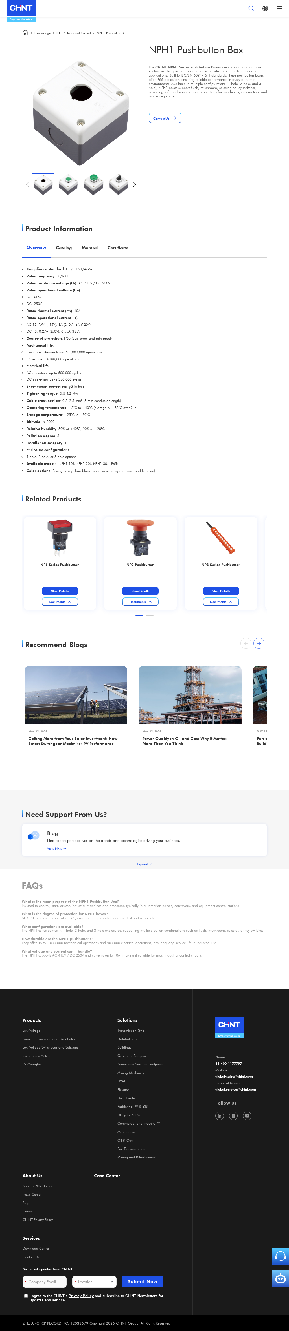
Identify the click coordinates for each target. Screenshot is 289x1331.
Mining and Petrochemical (136, 1157)
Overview (36, 247)
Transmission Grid (130, 1030)
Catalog (64, 247)
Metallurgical (127, 1131)
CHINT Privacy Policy (38, 1219)
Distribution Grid (130, 1038)
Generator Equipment (133, 1055)
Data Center (126, 1098)
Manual (90, 247)
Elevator (123, 1089)
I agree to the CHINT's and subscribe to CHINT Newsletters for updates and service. (96, 1298)
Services (31, 1238)
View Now (54, 848)
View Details (60, 591)
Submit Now (142, 1281)
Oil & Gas (125, 1140)
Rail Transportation (131, 1148)
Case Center (107, 1175)
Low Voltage (42, 33)
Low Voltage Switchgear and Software (50, 1047)
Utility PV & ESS (128, 1114)
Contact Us (31, 1256)
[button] (134, 185)
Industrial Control (79, 33)
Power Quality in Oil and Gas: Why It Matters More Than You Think (185, 741)
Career (28, 1211)
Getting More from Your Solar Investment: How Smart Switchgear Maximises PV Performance (73, 741)
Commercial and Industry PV (138, 1123)
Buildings (124, 1047)
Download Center (36, 1248)
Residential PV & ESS (132, 1106)
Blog (52, 833)
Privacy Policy (81, 1296)
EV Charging (32, 1064)
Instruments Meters (36, 1055)
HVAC (122, 1081)
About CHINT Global (38, 1185)
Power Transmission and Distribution (50, 1038)
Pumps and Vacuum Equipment (140, 1064)
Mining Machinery (130, 1072)
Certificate (118, 247)
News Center (32, 1194)
